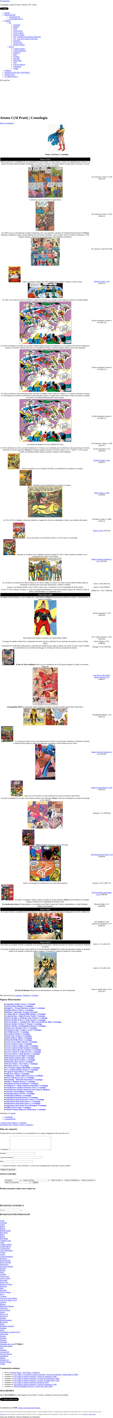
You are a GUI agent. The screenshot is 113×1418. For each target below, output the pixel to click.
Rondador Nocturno (7, 1326)
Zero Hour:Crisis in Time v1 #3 (102, 854)
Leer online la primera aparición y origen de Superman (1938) (35, 1376)
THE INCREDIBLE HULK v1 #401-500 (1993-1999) (33, 1386)
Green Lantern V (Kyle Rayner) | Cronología (23, 1054)
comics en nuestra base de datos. (29, 1408)
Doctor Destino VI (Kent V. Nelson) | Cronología (24, 1024)
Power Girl (4, 1314)
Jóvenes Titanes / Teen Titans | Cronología (22, 1064)
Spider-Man (17, 61)
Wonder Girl (4, 1360)
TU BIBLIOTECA (11, 76)
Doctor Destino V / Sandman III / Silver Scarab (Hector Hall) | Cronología (33, 1022)
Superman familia (6, 1346)
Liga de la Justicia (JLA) (8, 1300)
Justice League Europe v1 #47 (101, 788)
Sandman (3, 1328)
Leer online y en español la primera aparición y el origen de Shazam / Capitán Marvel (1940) (46, 1374)
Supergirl (3, 1340)
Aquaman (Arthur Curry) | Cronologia (20, 1004)
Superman (16, 41)
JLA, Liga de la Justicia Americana (25, 39)
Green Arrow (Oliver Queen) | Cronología (21, 1042)
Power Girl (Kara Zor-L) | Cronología (20, 1078)
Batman (16, 27)
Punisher (3, 1318)
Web (1, 1161)
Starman (3, 1336)
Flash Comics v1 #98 (101, 493)
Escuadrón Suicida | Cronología (18, 1034)
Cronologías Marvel (16, 19)
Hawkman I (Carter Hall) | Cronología (20, 1056)
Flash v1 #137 (98, 531)
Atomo (12, 1113)
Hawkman (3, 1280)
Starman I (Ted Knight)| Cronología (19, 1092)
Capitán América (19, 49)
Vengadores (17, 67)
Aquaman (16, 25)
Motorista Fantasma (7, 1306)
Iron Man (16, 59)
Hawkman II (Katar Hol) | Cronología (20, 1058)
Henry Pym (4, 1282)
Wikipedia (26, 995)
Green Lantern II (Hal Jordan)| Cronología (22, 1048)
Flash (15, 29)
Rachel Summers (6, 1320)
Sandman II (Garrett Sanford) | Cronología (22, 1084)
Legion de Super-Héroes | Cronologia (20, 1072)
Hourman (3, 1286)
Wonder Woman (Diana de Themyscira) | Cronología (26, 1109)
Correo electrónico (6, 1157)
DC (10, 23)
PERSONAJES (9, 15)
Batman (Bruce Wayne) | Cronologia (19, 1010)
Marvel (11, 47)
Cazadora (3, 1296)
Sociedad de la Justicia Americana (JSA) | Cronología (26, 1088)
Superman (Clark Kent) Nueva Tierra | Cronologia (25, 1099)
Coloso (2, 1254)
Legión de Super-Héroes (8, 1298)
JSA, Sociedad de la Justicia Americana (27, 37)
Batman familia (5, 1231)
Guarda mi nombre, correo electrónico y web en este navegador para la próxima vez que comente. (37, 1166)
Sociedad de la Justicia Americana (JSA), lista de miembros (28, 1090)
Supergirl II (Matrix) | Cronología (18, 1096)
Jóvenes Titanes (18, 35)
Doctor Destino (5, 1260)
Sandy (2, 1330)
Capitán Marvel (5, 1246)
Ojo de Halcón (5, 1310)
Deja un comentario (7, 123)
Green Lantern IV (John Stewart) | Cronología (23, 1052)
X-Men (15, 69)
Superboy (3, 1338)
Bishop (2, 1237)
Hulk (15, 55)
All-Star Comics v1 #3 (101, 281)
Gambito (3, 1274)
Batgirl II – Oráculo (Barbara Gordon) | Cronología (25, 1008)
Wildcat (2, 1358)
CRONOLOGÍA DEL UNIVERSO (17, 72)
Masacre (3, 1304)
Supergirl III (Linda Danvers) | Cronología (22, 1098)
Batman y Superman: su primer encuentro (22, 1012)
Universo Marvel (19, 65)
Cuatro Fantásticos (19, 51)
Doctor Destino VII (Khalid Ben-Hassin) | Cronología (26, 1026)
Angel (2, 1221)
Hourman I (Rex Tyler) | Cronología (19, 1062)
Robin (2, 1324)
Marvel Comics (92, 1414)
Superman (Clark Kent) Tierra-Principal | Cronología (26, 1105)
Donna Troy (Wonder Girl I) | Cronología (21, 1028)
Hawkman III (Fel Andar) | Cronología (20, 1060)
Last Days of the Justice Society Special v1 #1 (101, 676)
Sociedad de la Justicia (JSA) (10, 1332)
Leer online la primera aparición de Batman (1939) (31, 1382)
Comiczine (18, 995)
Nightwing (4, 1308)
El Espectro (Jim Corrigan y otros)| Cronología (23, 1030)
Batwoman (4, 1233)
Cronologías (8, 1117)
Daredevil (16, 53)
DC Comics (85, 1414)
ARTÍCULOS (9, 74)
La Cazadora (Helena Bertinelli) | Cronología (23, 1068)
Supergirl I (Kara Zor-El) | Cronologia (20, 1094)
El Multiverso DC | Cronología (17, 1032)
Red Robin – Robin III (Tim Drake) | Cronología (24, 1080)
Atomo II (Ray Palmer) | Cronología (19, 1006)
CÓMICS (7, 71)
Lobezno (16, 57)
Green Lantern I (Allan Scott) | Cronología (22, 1046)
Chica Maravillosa (6, 1250)
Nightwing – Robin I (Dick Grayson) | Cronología (24, 1076)
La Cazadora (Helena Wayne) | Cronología (22, 1070)
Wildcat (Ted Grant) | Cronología (18, 1107)
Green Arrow (18, 31)
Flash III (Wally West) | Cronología (19, 1040)
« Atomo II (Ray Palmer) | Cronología (13, 1123)
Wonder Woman (19, 45)
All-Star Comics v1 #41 (101, 460)
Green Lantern (18, 33)
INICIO (7, 13)
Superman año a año (7, 1344)
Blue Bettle (4, 1239)
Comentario (4, 1149)
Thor (15, 63)
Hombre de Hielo (6, 1284)
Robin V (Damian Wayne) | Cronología (20, 1082)
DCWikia (35, 995)
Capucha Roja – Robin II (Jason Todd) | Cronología (25, 1016)
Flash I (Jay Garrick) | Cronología (18, 1036)
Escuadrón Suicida (6, 1266)
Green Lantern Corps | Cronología (19, 1044)
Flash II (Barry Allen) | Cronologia (19, 1038)
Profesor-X (4, 1316)
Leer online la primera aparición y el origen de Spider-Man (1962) (36, 1378)
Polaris (2, 1312)
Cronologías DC (14, 17)
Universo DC (18, 43)
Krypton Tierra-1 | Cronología (17, 1066)
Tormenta (3, 1350)
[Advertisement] (56, 97)
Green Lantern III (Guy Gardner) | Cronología (23, 1050)
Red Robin (4, 1322)
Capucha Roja (5, 1248)
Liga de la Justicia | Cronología (17, 1074)
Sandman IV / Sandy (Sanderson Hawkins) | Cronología (27, 1086)
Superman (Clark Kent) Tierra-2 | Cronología (23, 1103)
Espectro (3, 1268)
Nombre (3, 1153)
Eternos (2, 1270)
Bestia (2, 1235)
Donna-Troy (4, 1264)
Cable (2, 1242)
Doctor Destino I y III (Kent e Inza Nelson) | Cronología (26, 1018)
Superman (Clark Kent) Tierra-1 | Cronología (23, 1101)
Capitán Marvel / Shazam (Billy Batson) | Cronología (25, 1014)
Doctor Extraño (5, 1262)
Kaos (2, 1294)
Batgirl (2, 1227)
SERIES (7, 21)
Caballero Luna (5, 1241)
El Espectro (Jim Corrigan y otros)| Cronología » (17, 1125)
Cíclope (2, 1252)
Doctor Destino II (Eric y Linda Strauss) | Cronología (26, 1020)
